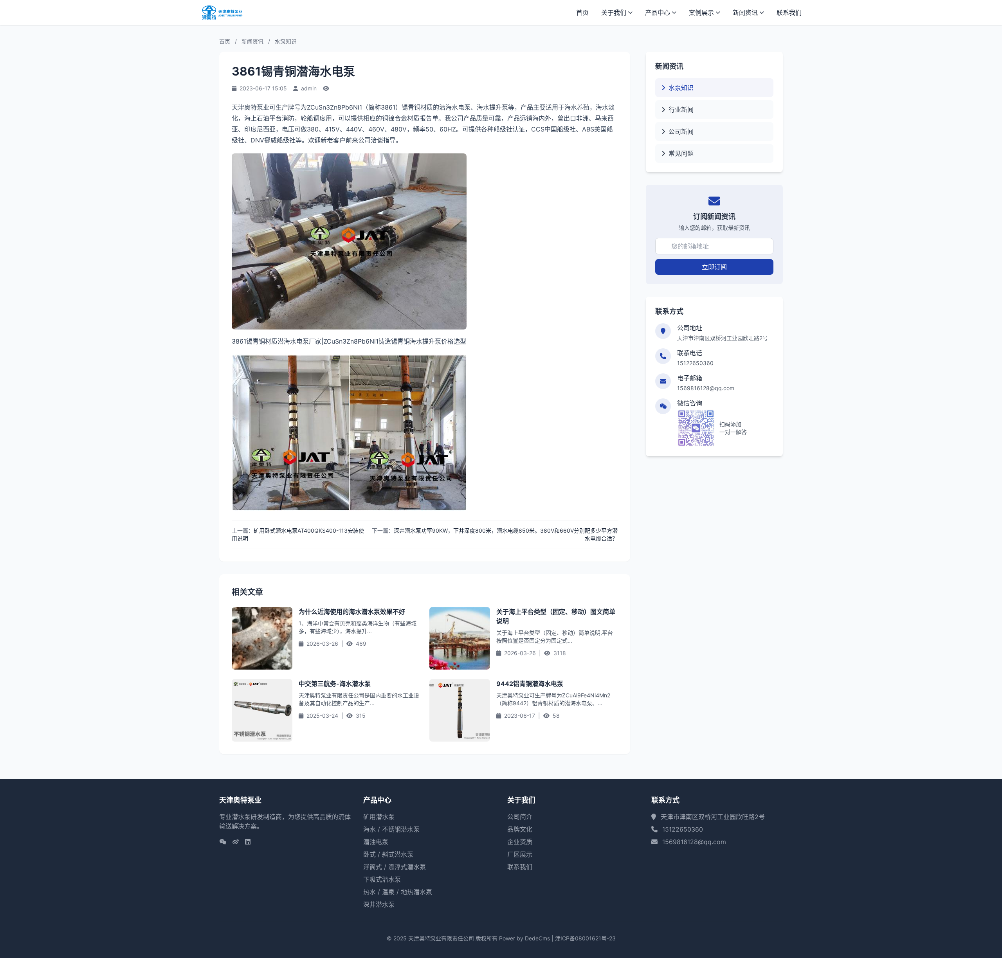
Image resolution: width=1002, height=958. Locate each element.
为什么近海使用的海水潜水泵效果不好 (352, 612)
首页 (582, 12)
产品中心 (657, 12)
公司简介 (519, 817)
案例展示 (701, 12)
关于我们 (613, 12)
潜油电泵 (375, 842)
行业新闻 (681, 109)
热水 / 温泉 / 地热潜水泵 (397, 892)
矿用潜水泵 (379, 817)
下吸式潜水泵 (382, 879)
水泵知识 (286, 41)
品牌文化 (519, 829)
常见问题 (681, 153)
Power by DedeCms (524, 938)
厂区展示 (519, 854)
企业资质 (519, 842)
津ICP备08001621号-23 (585, 938)
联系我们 (789, 12)
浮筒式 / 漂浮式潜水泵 (394, 867)
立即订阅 (714, 267)
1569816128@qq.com (705, 388)
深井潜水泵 (379, 904)
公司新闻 (681, 131)
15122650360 (695, 363)
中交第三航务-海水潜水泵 (335, 684)
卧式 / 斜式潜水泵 (388, 854)
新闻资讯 (745, 12)
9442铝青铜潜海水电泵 (529, 684)
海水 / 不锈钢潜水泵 (391, 829)
